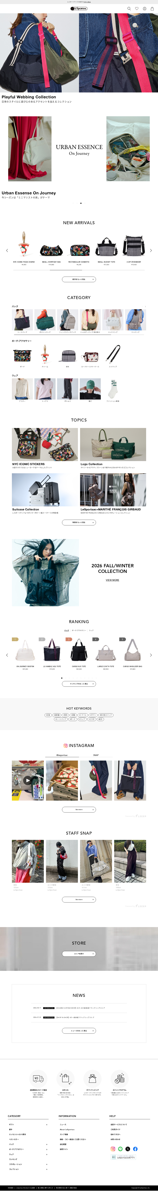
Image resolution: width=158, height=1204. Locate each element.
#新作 (100, 719)
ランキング (13, 1159)
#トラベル (82, 715)
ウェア (91, 630)
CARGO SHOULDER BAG (132, 666)
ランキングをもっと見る (79, 684)
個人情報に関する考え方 (45, 1188)
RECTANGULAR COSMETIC (79, 262)
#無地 (65, 715)
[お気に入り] (136, 8)
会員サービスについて (119, 1125)
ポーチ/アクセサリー (79, 630)
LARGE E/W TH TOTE (106, 666)
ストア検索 (64, 1134)
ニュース (63, 1125)
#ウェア (82, 719)
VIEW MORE (112, 580)
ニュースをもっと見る (79, 1031)
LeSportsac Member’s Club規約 (25, 1188)
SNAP (96, 755)
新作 (10, 1130)
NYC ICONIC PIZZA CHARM (24, 262)
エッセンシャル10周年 (17, 1134)
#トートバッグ (61, 719)
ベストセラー (14, 1139)
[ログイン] (144, 8)
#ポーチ (73, 719)
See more (79, 810)
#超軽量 (57, 715)
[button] (5, 154)
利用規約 (10, 1188)
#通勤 (73, 715)
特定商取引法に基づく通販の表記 (66, 1188)
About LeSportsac (67, 1130)
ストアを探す (79, 954)
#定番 (48, 715)
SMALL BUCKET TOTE (106, 262)
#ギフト (93, 715)
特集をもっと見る (79, 522)
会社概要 (63, 1144)
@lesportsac (62, 755)
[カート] (152, 8)
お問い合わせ (115, 1139)
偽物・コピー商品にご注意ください (73, 1139)
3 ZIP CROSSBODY (134, 262)
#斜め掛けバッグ (106, 715)
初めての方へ (116, 1134)
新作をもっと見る (79, 279)
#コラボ (92, 719)
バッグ (66, 630)
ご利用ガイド (116, 1130)
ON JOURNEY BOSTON (25, 666)
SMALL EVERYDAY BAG (51, 262)
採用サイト (64, 1149)
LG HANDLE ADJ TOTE (52, 666)
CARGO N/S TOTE (79, 666)
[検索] (129, 8)
